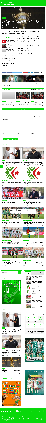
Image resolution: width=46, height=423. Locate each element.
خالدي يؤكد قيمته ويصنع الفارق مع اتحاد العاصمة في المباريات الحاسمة (23, 103)
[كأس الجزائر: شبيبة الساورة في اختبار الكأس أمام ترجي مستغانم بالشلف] (4, 50)
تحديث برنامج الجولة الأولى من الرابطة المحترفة (11, 183)
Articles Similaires (32, 89)
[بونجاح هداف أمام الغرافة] (12, 193)
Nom (4, 133)
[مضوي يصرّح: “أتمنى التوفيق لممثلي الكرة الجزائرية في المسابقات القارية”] (33, 153)
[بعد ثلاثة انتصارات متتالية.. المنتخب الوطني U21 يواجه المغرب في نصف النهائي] (28, 306)
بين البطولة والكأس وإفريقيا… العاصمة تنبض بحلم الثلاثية (11, 45)
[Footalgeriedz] (9, 3)
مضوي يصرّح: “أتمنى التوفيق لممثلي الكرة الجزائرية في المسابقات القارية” (33, 163)
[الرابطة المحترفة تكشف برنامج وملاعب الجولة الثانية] (33, 173)
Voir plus (23, 109)
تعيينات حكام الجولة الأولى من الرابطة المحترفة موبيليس (11, 262)
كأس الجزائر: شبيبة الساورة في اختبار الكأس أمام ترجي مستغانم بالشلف (11, 50)
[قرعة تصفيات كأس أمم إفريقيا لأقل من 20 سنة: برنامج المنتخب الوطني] (12, 232)
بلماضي (35, 411)
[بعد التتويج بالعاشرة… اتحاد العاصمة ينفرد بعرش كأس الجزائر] (8, 95)
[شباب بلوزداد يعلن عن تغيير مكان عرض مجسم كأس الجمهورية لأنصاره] (4, 41)
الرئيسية (25, 200)
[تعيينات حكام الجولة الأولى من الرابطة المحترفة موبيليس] (12, 252)
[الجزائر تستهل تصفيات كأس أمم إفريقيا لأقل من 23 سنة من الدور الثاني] (33, 252)
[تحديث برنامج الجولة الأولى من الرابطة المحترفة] (12, 173)
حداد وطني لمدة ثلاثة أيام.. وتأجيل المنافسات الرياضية (32, 202)
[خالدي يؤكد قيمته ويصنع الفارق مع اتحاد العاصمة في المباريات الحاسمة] (23, 95)
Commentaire (6, 119)
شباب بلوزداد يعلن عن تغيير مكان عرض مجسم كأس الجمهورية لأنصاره (10, 41)
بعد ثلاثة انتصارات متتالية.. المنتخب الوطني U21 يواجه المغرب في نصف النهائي (11, 222)
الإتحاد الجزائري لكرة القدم (5, 220)
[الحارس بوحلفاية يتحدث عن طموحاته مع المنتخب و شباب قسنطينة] (12, 153)
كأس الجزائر (5, 7)
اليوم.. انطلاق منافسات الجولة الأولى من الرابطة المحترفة (33, 222)
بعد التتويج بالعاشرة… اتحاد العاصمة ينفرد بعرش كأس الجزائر (7, 103)
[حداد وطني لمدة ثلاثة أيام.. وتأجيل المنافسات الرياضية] (33, 193)
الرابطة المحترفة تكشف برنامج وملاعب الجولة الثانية (33, 183)
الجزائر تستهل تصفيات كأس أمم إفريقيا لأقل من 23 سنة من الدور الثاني (33, 262)
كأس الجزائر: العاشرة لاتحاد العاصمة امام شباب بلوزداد (37, 103)
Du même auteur (40, 89)
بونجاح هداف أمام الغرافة (8, 202)
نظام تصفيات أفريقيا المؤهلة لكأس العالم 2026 (11, 371)
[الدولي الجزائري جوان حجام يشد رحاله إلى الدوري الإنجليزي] (33, 232)
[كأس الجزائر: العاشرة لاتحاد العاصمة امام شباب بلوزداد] (37, 95)
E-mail (18, 133)
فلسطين (30, 411)
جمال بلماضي (24, 411)
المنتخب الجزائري (16, 411)
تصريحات (3, 160)
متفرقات (3, 368)
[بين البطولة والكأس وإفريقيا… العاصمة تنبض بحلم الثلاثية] (4, 46)
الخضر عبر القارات (4, 200)
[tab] (32, 89)
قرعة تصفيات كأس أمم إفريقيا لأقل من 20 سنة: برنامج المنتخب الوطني (12, 242)
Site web (32, 133)
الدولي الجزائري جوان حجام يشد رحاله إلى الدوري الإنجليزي (33, 242)
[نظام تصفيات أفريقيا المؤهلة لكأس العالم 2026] (11, 362)
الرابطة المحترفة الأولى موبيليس (6, 180)
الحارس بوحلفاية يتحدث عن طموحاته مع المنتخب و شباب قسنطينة (12, 163)
